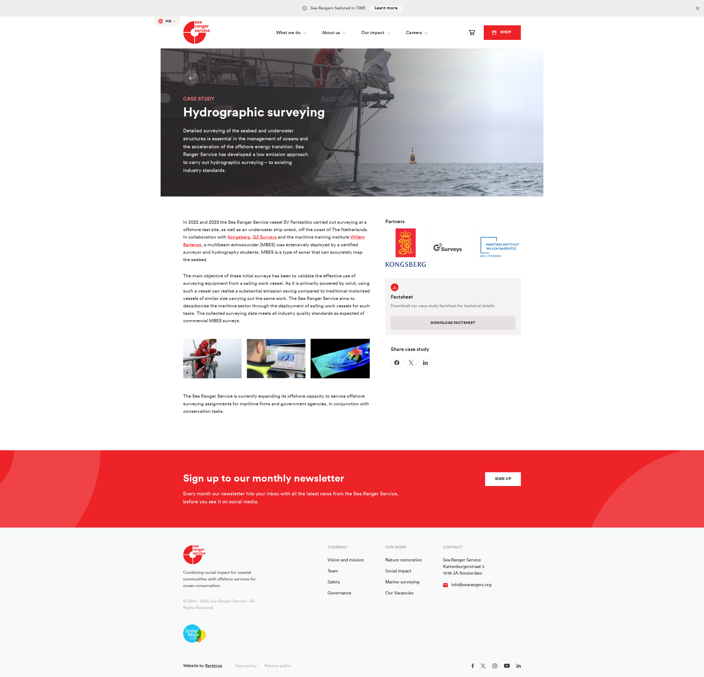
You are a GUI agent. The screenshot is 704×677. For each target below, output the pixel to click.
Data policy (246, 666)
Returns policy (278, 666)
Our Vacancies (399, 593)
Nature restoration (403, 560)
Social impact (398, 571)
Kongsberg (238, 237)
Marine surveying (402, 582)
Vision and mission (346, 560)
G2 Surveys (265, 237)
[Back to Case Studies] (191, 78)
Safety (334, 582)
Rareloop (213, 666)
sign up (503, 479)
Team (333, 571)
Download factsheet (453, 322)
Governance (339, 593)
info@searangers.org (471, 585)
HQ (168, 21)
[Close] (698, 8)
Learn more (386, 8)
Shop (505, 32)
